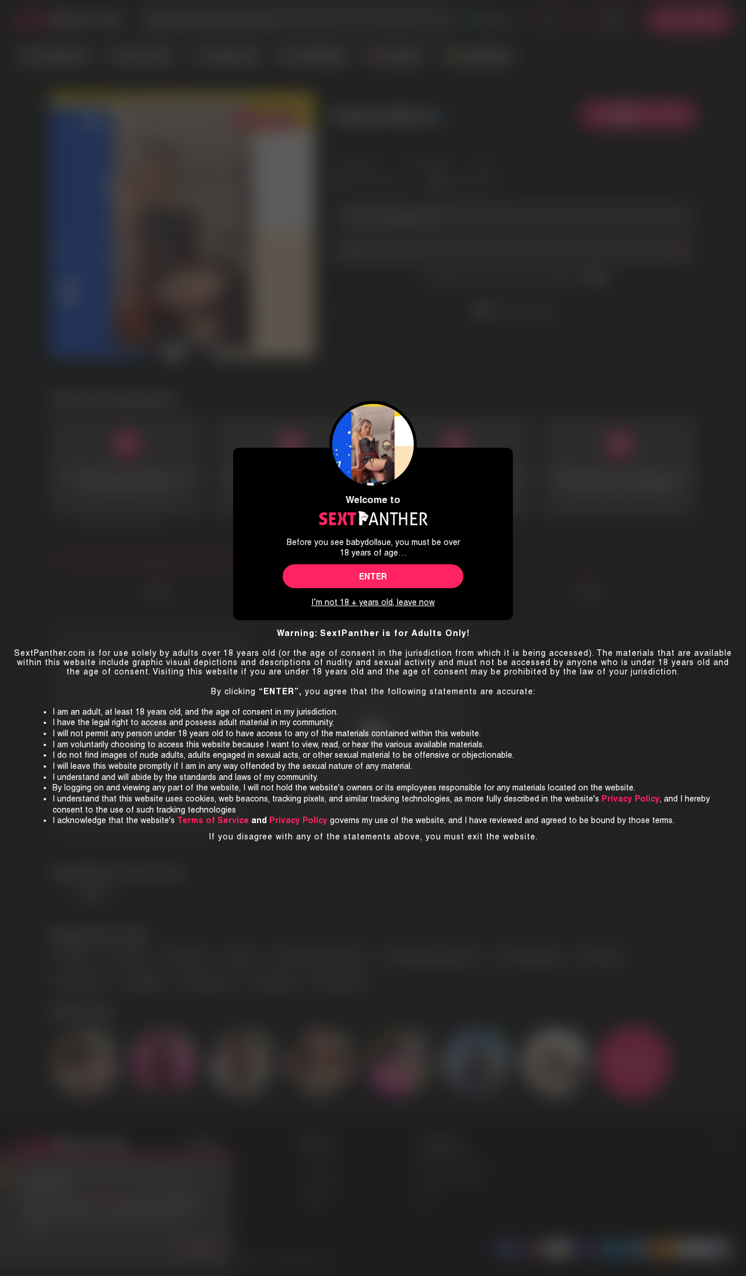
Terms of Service (213, 820)
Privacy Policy (298, 820)
